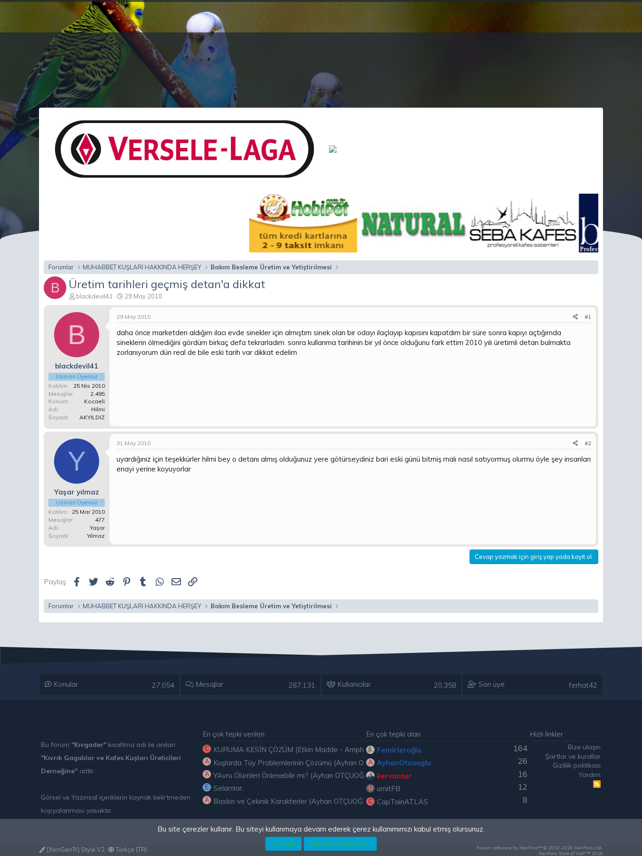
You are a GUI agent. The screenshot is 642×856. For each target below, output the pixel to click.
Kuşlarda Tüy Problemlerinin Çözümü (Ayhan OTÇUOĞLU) (306, 762)
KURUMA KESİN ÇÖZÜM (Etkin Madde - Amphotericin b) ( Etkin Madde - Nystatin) (346, 749)
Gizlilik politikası (577, 765)
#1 (588, 316)
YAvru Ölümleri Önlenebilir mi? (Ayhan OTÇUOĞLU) (294, 775)
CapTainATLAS (402, 801)
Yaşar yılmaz (76, 491)
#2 (588, 443)
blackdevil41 (94, 296)
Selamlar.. (229, 788)
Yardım (590, 774)
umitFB (388, 788)
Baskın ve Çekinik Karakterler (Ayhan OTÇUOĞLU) (293, 801)
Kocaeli (94, 401)
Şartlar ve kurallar (573, 756)
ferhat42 (583, 685)
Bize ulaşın (584, 747)
